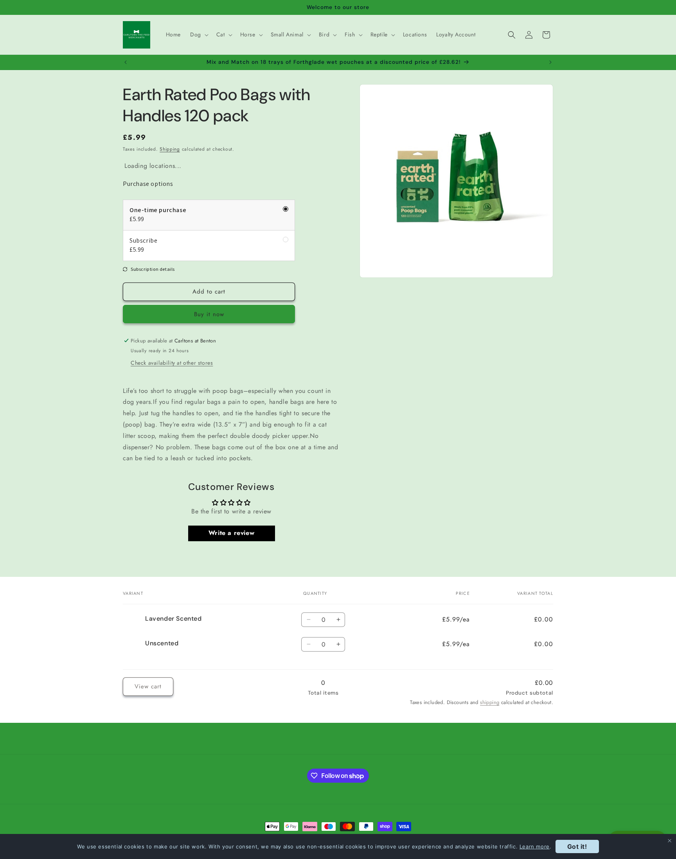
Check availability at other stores (172, 363)
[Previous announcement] (125, 62)
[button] (198, 34)
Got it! (577, 846)
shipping (489, 702)
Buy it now (209, 314)
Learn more (535, 846)
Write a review (231, 533)
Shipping (170, 149)
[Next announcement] (550, 62)
